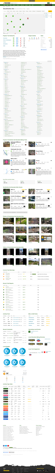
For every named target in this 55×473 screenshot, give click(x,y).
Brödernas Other (38, 429)
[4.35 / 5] (48, 321)
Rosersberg (22, 112)
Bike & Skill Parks (33, 314)
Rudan (6, 85)
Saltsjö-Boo (6, 126)
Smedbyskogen (39, 109)
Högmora (6, 101)
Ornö (5, 84)
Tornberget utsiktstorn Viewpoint (40, 426)
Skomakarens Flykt (8, 309)
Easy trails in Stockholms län (23, 427)
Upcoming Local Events (34, 329)
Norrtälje (5, 130)
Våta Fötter (38, 168)
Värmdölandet (39, 130)
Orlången (6, 103)
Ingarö (4, 45)
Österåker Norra (23, 90)
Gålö (5, 81)
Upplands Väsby (39, 104)
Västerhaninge (7, 91)
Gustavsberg (5, 38)
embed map (11, 450)
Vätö (21, 73)
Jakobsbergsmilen (40, 204)
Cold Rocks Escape (44, 255)
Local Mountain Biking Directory (36, 337)
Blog (17, 469)
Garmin (22, 471)
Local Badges (6, 346)
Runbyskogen (39, 108)
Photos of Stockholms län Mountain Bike (13, 216)
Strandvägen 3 (4, 224)
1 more (21, 321)
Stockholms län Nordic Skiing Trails (8, 440)
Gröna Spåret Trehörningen (31, 224)
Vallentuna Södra (39, 120)
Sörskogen (6, 106)
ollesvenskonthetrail (6, 447)
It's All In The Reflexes (16, 196)
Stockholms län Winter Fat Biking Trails (8, 431)
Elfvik (5, 116)
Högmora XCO (39, 189)
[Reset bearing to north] (44, 19)
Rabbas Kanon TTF (38, 427)
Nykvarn (22, 75)
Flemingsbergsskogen (8, 95)
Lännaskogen (6, 102)
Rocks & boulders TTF (39, 434)
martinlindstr (15, 448)
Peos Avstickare (8, 301)
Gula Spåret (29, 233)
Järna (22, 122)
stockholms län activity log (6, 450)
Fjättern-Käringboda (23, 80)
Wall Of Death (7, 291)
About (13, 468)
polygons (35, 450)
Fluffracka (31, 448)
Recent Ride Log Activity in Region (8, 179)
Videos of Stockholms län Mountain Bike (13, 247)
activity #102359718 (16, 319)
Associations (26, 468)
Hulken (25, 448)
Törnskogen (22, 133)
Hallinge (22, 97)
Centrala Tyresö (39, 101)
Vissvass (38, 102)
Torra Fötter (38, 142)
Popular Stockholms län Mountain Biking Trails (15, 139)
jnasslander (28, 448)
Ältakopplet (7, 304)
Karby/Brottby (39, 116)
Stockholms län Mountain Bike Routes (12, 187)
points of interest (32, 450)
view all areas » (24, 47)
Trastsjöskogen (23, 94)
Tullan (22, 102)
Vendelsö (6, 92)
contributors (14, 447)
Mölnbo (22, 123)
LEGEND (3, 30)
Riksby (38, 87)
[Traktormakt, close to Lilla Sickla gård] (8, 238)
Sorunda (22, 84)
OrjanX (4, 319)
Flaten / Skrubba (39, 73)
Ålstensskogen (39, 67)
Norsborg (6, 66)
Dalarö (6, 80)
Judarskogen (39, 81)
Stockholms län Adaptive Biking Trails (8, 430)
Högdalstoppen (39, 78)
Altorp (5, 70)
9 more (21, 319)
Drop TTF (37, 432)
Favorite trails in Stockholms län (23, 428)
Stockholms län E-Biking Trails (7, 427)
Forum (26, 471)
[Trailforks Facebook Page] (4, 468)
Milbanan (7, 294)
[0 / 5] (30, 391)
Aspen (5, 63)
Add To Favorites (12, 452)
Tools (21, 469)
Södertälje (22, 116)
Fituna (22, 79)
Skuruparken (6, 127)
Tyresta (6, 88)
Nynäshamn (22, 77)
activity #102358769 (16, 321)
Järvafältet (22, 130)
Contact (13, 471)
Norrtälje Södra (23, 63)
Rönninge (22, 98)
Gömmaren (6, 99)
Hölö (21, 120)
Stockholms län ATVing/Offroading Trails (8, 436)
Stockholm (38, 66)
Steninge (22, 115)
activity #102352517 (16, 323)
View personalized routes (22, 212)
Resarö (38, 134)
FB (3, 445)
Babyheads (10, 337)
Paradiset (6, 105)
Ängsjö (6, 109)
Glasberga (22, 119)
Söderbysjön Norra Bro (16, 149)
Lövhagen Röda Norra (18, 242)
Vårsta (5, 67)
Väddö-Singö (22, 72)
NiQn (38, 287)
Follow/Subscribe (44, 49)
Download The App (40, 468)
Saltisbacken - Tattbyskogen (8, 124)
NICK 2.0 (13, 189)
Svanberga (22, 70)
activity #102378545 (16, 317)
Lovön (5, 77)
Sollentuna (22, 129)
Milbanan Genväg (15, 169)
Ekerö (5, 73)
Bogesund (38, 133)
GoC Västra (7, 299)
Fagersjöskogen (39, 70)
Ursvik (38, 92)
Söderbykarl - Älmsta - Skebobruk (25, 69)
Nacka (5, 119)
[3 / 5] (48, 325)
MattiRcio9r (4, 342)
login (51, 3)
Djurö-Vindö (38, 123)
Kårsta (38, 117)
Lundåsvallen (6, 134)
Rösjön (22, 131)
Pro (17, 468)
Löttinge (38, 95)
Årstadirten (30, 325)
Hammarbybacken (39, 76)
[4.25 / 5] (48, 323)
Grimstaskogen (39, 74)
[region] (24, 23)
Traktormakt (4, 242)
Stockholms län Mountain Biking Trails (8, 426)
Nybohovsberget (39, 85)
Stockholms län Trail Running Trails (8, 434)
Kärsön (6, 76)
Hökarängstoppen (39, 80)
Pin (8, 445)
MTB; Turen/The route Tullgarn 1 (18, 204)
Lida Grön (38, 196)
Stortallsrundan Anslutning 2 (44, 224)
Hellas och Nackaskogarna (8, 120)
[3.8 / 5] (30, 399)
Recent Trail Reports (8, 283)
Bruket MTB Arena (7, 110)
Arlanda (22, 106)
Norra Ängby (39, 84)
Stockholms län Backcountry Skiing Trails (8, 439)
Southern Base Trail (8, 306)
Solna (37, 62)
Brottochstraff (5, 335)
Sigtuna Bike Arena (23, 113)
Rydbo (22, 91)
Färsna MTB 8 (8, 273)
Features (13, 469)
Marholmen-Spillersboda (8, 135)
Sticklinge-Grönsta (7, 117)
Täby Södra (38, 98)
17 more (21, 317)
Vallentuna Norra (39, 119)
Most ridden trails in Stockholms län (24, 429)
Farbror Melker (18, 255)
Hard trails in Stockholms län (23, 426)
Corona (37, 160)
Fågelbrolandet (39, 124)
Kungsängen (39, 113)
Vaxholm (38, 131)
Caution (23, 169)
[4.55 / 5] (48, 319)
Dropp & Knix (5, 255)
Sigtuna (22, 105)
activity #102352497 (16, 325)
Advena (31, 276)
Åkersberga (22, 87)
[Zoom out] (44, 18)
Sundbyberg (38, 91)
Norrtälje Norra (5, 43)
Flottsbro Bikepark (7, 98)
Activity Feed (6, 314)
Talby (21, 101)
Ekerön (6, 74)
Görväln (6, 112)
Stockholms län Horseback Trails (7, 432)
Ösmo (22, 83)
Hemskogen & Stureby (40, 77)
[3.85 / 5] (48, 317)
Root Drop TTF (38, 430)
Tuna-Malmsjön (23, 126)
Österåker (22, 86)
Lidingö (5, 113)
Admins (4, 448)
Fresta (38, 106)
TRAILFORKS (11, 447)
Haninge (5, 79)
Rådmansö (22, 65)
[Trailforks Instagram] (5, 468)
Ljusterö (22, 88)
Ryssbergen (6, 123)
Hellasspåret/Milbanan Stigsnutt (16, 142)
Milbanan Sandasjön (8, 289)
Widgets (18, 471)
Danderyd (5, 69)
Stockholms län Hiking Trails (7, 433)
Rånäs (22, 66)
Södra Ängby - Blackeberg (40, 88)
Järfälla (5, 108)
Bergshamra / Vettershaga (8, 131)
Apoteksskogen (39, 105)
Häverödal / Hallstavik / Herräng (9, 133)
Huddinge (5, 94)
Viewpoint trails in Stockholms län (23, 431)
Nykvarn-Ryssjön (23, 76)
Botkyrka (5, 62)
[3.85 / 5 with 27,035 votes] (50, 37)
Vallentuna (38, 115)
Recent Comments (7, 329)
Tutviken (6, 87)
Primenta (39, 352)
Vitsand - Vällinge (23, 104)
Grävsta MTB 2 (30, 242)
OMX (10, 340)
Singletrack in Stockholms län (23, 430)
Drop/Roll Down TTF (39, 428)
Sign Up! (22, 468)
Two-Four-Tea (8, 276)
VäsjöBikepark (23, 134)
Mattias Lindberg (48, 351)
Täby (37, 94)
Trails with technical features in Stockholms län (25, 432)
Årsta (38, 69)
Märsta (22, 109)
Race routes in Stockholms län (23, 433)
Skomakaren (7, 296)
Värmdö (38, 122)
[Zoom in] (44, 17)
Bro (37, 112)
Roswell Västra (39, 151)
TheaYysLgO (5, 323)
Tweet (6, 445)
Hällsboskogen (23, 108)
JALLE (11, 448)
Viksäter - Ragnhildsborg (24, 127)
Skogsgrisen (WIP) (8, 278)
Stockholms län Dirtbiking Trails (7, 435)
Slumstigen (7, 286)
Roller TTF (37, 431)
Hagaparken (39, 63)
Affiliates (25, 469)
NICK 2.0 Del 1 (14, 158)
